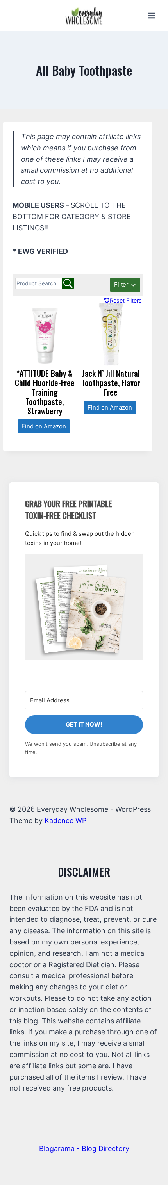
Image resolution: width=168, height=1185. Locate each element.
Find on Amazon (43, 426)
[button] (84, 607)
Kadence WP (65, 820)
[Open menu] (151, 15)
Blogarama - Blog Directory (84, 1148)
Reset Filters (126, 300)
